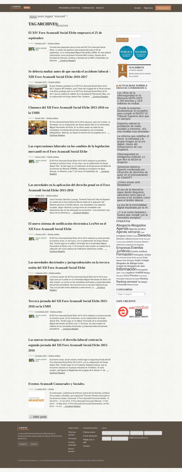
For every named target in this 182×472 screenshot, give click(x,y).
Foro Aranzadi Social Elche (126, 257)
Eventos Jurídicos (138, 251)
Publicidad (107, 439)
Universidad (121, 284)
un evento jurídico (126, 53)
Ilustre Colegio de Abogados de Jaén (130, 264)
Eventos (51, 389)
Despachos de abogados (135, 244)
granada (139, 257)
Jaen (118, 272)
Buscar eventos (71, 450)
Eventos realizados (72, 443)
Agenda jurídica (137, 228)
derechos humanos (134, 241)
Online (126, 275)
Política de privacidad (153, 433)
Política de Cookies (120, 439)
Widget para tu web (88, 440)
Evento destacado (90, 435)
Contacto (86, 446)
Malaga (147, 272)
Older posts (38, 416)
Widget (100, 8)
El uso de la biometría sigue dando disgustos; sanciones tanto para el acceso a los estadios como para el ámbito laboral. (133, 195)
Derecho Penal (137, 239)
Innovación (142, 269)
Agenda (122, 228)
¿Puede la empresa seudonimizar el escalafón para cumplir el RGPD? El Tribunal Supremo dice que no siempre (133, 113)
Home (33, 16)
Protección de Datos (132, 279)
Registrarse (148, 8)
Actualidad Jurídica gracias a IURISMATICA (131, 86)
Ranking (144, 278)
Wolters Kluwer (132, 284)
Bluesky (34, 444)
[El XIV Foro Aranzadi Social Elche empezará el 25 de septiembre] (37, 48)
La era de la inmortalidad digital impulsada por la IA (132, 206)
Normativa (119, 276)
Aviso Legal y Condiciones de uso (116, 433)
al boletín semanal (140, 71)
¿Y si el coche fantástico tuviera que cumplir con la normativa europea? (132, 215)
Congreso (121, 235)
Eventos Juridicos (54, 43)
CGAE (142, 232)
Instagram (23, 444)
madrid (139, 272)
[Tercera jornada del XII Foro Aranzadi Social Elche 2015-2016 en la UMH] (37, 316)
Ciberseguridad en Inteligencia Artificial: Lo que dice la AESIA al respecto (131, 158)
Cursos (134, 236)
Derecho (144, 235)
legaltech (130, 272)
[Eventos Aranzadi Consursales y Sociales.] (36, 399)
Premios (134, 275)
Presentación (143, 276)
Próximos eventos (69, 8)
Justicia (123, 273)
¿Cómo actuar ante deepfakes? (128, 183)
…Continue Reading (67, 60)
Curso (129, 235)
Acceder (137, 8)
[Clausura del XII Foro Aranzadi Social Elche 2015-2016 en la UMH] (37, 127)
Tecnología (142, 281)
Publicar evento (163, 8)
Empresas (123, 247)
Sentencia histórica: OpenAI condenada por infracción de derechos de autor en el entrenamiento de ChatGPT (132, 172)
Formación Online (142, 254)
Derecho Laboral (124, 238)
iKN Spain (130, 260)
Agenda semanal (128, 231)
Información (126, 269)
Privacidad (120, 279)
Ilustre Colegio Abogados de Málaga (132, 262)
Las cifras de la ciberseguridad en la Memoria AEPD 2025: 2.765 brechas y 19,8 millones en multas (130, 98)
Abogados (138, 225)
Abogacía (123, 225)
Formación (88, 8)
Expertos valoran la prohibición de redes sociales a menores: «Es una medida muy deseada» (133, 127)
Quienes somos (137, 433)
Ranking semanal (126, 281)
